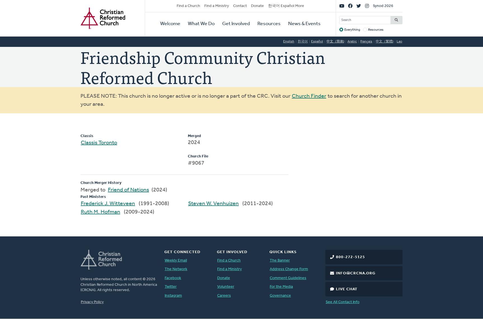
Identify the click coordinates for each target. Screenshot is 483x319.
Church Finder (309, 96)
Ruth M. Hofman (100, 212)
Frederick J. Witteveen (108, 204)
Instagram (173, 296)
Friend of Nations (128, 190)
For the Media (281, 287)
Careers (224, 296)
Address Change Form (289, 269)
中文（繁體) (384, 41)
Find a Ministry (216, 6)
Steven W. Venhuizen (213, 204)
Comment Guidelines (288, 278)
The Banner (280, 260)
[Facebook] (350, 6)
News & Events (304, 24)
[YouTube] (341, 6)
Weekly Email (176, 260)
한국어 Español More (286, 6)
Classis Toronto (99, 143)
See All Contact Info (342, 302)
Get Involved (236, 24)
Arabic (352, 41)
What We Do (201, 24)
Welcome (170, 24)
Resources (269, 24)
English (288, 41)
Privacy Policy (92, 302)
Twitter (171, 287)
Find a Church (188, 6)
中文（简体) (335, 41)
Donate (257, 6)
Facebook (173, 278)
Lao (399, 41)
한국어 (303, 41)
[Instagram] (367, 6)
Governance (280, 296)
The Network (176, 269)
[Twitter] (358, 6)
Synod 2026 (383, 6)
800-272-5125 (350, 257)
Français (366, 41)
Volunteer (225, 287)
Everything (352, 30)
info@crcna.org (355, 273)
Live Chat (346, 289)
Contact (240, 6)
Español (317, 41)
